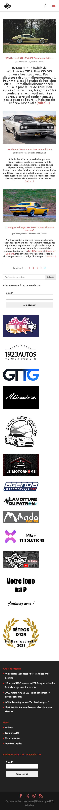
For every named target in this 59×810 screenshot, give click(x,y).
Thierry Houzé (21, 153)
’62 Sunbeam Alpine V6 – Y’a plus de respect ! (27, 702)
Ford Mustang (35, 251)
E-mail (9, 293)
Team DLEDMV (12, 732)
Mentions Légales (13, 743)
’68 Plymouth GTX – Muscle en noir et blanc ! (29, 149)
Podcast (9, 727)
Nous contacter (12, 738)
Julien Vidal (22, 61)
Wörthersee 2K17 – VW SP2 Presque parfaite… (29, 58)
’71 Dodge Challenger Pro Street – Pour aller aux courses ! (29, 229)
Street (41, 61)
